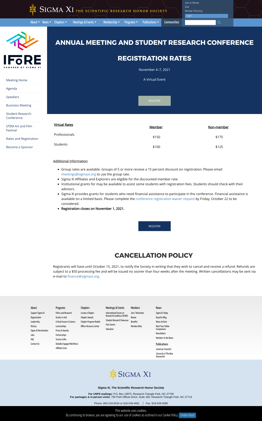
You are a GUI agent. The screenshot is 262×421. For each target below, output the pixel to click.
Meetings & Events (83, 22)
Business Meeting (18, 105)
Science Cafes (61, 339)
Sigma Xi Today (162, 313)
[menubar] (105, 22)
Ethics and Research (64, 313)
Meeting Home (16, 80)
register (154, 101)
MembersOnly (136, 326)
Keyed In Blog (161, 317)
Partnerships (61, 335)
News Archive (161, 322)
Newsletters (161, 333)
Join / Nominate (137, 313)
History (34, 326)
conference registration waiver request (166, 198)
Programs (130, 22)
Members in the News (164, 338)
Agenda (11, 89)
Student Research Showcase (117, 320)
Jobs (32, 335)
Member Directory (194, 11)
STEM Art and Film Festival (19, 128)
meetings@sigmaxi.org (78, 174)
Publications (149, 22)
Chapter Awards (87, 317)
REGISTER (154, 226)
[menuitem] (35, 22)
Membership (110, 22)
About (33, 22)
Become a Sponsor (19, 147)
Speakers (12, 97)
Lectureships (61, 326)
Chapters (59, 22)
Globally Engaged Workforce (67, 344)
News (45, 22)
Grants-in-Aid (61, 317)
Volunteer (110, 329)
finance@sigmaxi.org (83, 276)
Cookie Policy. (170, 415)
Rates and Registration (22, 139)
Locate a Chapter (87, 313)
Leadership (35, 322)
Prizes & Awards (62, 330)
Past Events (110, 324)
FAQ (32, 339)
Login (189, 16)
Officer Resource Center (90, 326)
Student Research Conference (18, 116)
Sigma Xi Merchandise (39, 330)
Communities (171, 22)
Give (187, 7)
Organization (36, 317)
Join (187, 3)
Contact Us (35, 344)
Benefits (134, 322)
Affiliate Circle (61, 348)
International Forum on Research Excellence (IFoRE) (117, 314)
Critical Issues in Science (65, 322)
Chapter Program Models (90, 322)
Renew (195, 3)
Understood (187, 415)
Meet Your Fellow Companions (162, 328)
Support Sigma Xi (38, 313)
